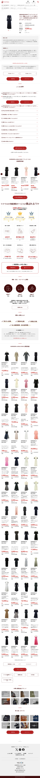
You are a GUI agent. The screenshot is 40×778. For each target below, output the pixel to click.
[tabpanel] (9, 21)
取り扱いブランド (13, 5)
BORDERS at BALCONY (29, 25)
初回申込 (13, 78)
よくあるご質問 (9, 753)
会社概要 (24, 753)
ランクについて (28, 664)
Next (38, 174)
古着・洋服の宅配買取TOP (5, 5)
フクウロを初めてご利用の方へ (7, 680)
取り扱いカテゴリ (29, 73)
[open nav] (38, 1)
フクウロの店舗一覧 (18, 753)
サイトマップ (30, 753)
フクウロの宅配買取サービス (7, 675)
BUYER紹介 (33, 674)
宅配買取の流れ (20, 307)
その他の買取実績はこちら (20, 197)
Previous (2, 174)
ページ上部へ (20, 741)
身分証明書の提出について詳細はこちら (20, 338)
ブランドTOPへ (20, 669)
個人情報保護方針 (22, 758)
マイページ (27, 78)
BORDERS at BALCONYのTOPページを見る (20, 63)
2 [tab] (9, 30)
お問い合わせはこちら (20, 148)
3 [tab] (10, 30)
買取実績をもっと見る (11, 664)
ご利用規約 (16, 758)
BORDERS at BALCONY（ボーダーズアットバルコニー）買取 (26, 5)
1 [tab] (8, 30)
